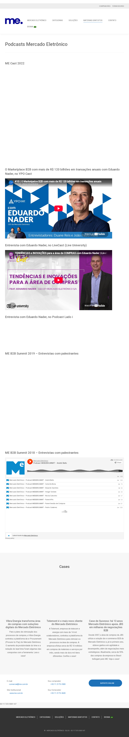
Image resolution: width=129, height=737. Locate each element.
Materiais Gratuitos (92, 20)
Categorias (57, 20)
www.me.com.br (16, 693)
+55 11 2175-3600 (58, 693)
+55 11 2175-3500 (58, 684)
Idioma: (30, 27)
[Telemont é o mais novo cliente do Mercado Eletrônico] (64, 598)
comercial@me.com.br (18, 684)
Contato (112, 20)
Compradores (104, 6)
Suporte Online (107, 683)
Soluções (73, 20)
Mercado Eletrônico (36, 20)
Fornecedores (118, 6)
